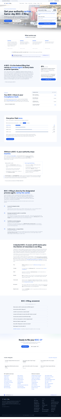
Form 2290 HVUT (36, 406)
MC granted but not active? (49, 376)
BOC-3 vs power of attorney (36, 386)
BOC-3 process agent (7, 387)
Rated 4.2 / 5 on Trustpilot (31, 37)
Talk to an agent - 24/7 (35, 346)
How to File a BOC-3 (45, 411)
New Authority (36, 402)
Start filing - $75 (53, 3)
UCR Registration (36, 403)
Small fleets (19, 383)
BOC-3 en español (47, 378)
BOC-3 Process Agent (45, 409)
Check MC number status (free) (36, 375)
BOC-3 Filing (36, 400)
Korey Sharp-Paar (31, 304)
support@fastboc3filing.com (5, 406)
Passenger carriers (20, 378)
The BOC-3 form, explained (36, 378)
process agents (13, 155)
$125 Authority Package (37, 264)
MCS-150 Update (36, 405)
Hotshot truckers (6, 379)
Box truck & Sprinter (20, 379)
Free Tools (52, 400)
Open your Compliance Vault (10, 104)
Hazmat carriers (6, 378)
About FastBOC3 (47, 387)
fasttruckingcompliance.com (11, 100)
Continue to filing (47, 23)
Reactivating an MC (7, 386)
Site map (52, 411)
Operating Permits (37, 408)
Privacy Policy (53, 408)
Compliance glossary (35, 382)
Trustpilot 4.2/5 (28, 23)
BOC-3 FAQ (46, 382)
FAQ (41, 3)
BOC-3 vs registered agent (49, 383)
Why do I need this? (17, 20)
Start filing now (25, 346)
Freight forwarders (20, 376)
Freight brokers (6, 376)
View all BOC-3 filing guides (53, 357)
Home (43, 400)
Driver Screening (36, 409)
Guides (38, 3)
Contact (43, 403)
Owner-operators (20, 375)
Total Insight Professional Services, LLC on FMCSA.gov (34, 259)
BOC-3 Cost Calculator (54, 403)
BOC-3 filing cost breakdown (36, 379)
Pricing (26, 3)
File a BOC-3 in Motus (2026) (36, 376)
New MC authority (7, 375)
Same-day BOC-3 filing (48, 375)
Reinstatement (36, 411)
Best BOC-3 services (35, 387)
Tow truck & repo (6, 383)
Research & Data (53, 405)
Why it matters (22, 3)
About (43, 402)
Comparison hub (34, 383)
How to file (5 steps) (20, 386)
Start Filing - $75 (44, 405)
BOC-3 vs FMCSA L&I (48, 386)
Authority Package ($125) (21, 387)
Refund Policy (53, 409)
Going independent (20, 382)
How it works (30, 3)
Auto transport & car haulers (8, 382)
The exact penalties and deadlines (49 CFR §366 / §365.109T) (14, 180)
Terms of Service (53, 406)
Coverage (34, 3)
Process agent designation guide (50, 379)
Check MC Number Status (55, 402)
